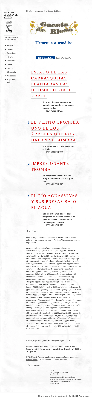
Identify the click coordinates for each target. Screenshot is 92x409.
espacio (41, 279)
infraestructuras (70, 292)
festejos (63, 284)
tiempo (64, 323)
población (65, 310)
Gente (9, 64)
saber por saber (41, 318)
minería (68, 300)
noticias (47, 305)
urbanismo (45, 326)
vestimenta (65, 326)
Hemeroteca (11, 60)
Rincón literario (55, 383)
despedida (30, 271)
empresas (30, 276)
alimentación (68, 250)
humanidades (45, 292)
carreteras (34, 261)
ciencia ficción (63, 261)
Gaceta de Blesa (55, 375)
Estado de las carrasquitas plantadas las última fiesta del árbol (53, 84)
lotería (78, 294)
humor (57, 292)
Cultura (10, 68)
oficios (37, 307)
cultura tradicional (43, 268)
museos (78, 300)
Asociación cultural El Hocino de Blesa (62, 377)
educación (30, 274)
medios (65, 297)
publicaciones (48, 313)
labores (48, 294)
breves (55, 258)
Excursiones (11, 53)
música (32, 302)
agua (56, 250)
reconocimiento (33, 315)
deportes (68, 268)
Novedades (11, 75)
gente (56, 289)
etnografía (30, 281)
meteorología (45, 300)
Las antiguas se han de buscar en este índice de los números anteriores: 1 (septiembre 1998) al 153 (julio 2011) (53, 349)
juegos (38, 294)
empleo (53, 274)
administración (31, 250)
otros (55, 307)
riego (71, 315)
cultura (29, 268)
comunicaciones (41, 266)
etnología (41, 281)
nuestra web (59, 305)
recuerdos (47, 315)
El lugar (10, 45)
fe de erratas (43, 284)
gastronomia (73, 287)
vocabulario (30, 328)
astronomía (74, 256)
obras (28, 307)
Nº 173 (60, 225)
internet (29, 294)
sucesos (44, 323)
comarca (52, 263)
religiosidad (59, 315)
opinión (46, 307)
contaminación (71, 266)
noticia (38, 305)
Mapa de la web (11, 80)
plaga (55, 310)
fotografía (59, 287)
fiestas (28, 287)
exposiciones (66, 281)
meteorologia (31, 300)
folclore (49, 287)
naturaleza (44, 302)
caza (43, 261)
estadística (66, 279)
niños (65, 302)
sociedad (58, 320)
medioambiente (52, 297)
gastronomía (32, 289)
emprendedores (66, 274)
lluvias (69, 294)
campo (76, 258)
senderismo (34, 320)
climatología (38, 263)
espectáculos (53, 279)
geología (65, 289)
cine (74, 261)
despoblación (43, 271)
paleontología (66, 307)
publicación (63, 313)
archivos (39, 253)
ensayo (40, 276)
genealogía (45, 289)
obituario (71, 305)
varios (55, 326)
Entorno (10, 49)
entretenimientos (64, 276)
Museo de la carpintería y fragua (60, 381)
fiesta (73, 284)
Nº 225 (60, 184)
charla (51, 261)
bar (47, 258)
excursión (53, 281)
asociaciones (60, 253)
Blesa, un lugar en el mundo (59, 373)
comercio (62, 263)
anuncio (29, 253)
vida (75, 326)
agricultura (45, 250)
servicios (47, 320)
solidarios (71, 320)
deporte (57, 268)
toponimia (76, 323)
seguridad (75, 318)
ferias (54, 284)
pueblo (75, 313)
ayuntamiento (36, 258)
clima (28, 263)
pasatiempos (31, 310)
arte (48, 253)
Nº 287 (60, 111)
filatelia (40, 287)
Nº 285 (60, 152)
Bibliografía (11, 72)
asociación (42, 256)
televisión (54, 323)
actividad (29, 248)
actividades (41, 248)
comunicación (57, 266)
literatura (58, 294)
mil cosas (58, 300)
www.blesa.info (63, 396)
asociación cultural (58, 256)
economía (66, 271)
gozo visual (77, 289)
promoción (35, 313)
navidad (56, 302)
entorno (50, 276)
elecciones (42, 274)
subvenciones (31, 323)
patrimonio (44, 310)
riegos (28, 318)
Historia (10, 56)
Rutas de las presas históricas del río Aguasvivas (65, 379)
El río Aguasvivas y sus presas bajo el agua (54, 201)
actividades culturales (60, 248)
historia (32, 292)
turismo (33, 326)
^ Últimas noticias (33, 365)
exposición (30, 284)
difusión (55, 271)
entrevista (30, 279)
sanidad (63, 318)
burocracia (66, 258)
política (75, 310)
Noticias (29, 11)
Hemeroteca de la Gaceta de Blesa (47, 11)
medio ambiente (36, 297)
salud (53, 318)
